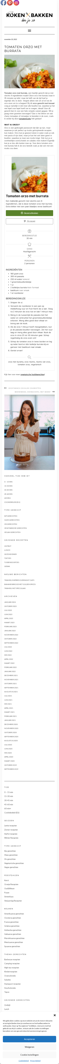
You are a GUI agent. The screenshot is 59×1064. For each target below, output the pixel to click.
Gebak (7, 566)
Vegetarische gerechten (15, 528)
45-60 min (8, 494)
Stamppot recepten (12, 984)
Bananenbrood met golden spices (20, 584)
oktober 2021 (10, 683)
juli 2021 (8, 696)
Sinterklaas (8, 896)
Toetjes (7, 558)
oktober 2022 (10, 639)
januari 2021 (10, 720)
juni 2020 (8, 749)
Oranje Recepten (11, 884)
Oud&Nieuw (9, 888)
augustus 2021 (11, 692)
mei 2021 (8, 704)
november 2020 (11, 728)
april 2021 (8, 708)
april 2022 (8, 659)
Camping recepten (12, 963)
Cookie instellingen (29, 1054)
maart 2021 (9, 712)
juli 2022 (8, 647)
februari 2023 (10, 626)
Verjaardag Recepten (13, 901)
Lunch (7, 550)
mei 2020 (8, 753)
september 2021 (11, 688)
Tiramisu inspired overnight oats (19, 580)
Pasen (6, 892)
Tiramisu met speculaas (14, 588)
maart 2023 (9, 622)
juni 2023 (8, 614)
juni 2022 (8, 651)
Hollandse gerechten (12, 930)
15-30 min (8, 486)
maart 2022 (9, 663)
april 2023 (8, 618)
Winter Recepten (11, 838)
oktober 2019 (10, 765)
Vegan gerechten (12, 532)
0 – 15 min (8, 482)
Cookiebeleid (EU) (12, 502)
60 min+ (7, 498)
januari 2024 (10, 602)
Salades (7, 980)
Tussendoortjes (11, 562)
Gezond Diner (10, 554)
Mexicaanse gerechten (13, 942)
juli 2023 (8, 610)
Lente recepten (10, 825)
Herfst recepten (10, 834)
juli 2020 (8, 745)
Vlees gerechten (11, 520)
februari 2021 (10, 716)
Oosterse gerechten (12, 918)
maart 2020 (9, 761)
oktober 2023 (10, 606)
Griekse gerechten (11, 926)
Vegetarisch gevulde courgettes (24, 388)
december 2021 (11, 675)
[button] (54, 1015)
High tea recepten (11, 967)
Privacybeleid (35, 1061)
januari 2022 (10, 671)
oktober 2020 (10, 732)
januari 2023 (10, 631)
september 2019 (11, 769)
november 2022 (11, 635)
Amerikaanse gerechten (14, 914)
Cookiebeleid (24, 1061)
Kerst (6, 880)
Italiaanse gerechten (12, 934)
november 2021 (11, 679)
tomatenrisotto (25, 119)
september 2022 (11, 643)
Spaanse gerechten (12, 946)
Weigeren (29, 1047)
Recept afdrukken (31, 213)
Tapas (6, 992)
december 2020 (11, 724)
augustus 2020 (11, 740)
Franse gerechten (11, 922)
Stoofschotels (10, 988)
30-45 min (8, 490)
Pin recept (31, 221)
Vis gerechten (10, 524)
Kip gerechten (10, 516)
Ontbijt (7, 546)
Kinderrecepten (10, 971)
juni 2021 (8, 700)
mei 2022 (8, 655)
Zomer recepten (11, 830)
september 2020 (11, 736)
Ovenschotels (10, 976)
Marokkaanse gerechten (14, 938)
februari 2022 (10, 667)
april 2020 (8, 757)
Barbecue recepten (12, 959)
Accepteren (29, 1039)
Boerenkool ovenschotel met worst (33, 392)
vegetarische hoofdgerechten (32, 374)
